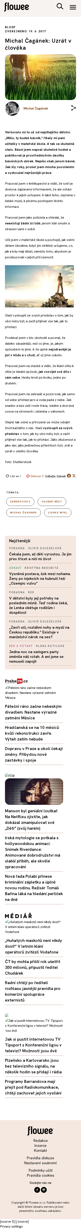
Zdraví (15, 568)
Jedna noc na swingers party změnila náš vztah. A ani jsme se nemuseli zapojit (36, 656)
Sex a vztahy (21, 646)
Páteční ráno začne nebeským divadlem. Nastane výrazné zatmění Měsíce (33, 712)
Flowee (19, 7)
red (31, 592)
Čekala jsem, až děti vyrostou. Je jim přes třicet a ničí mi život (40, 556)
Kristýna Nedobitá (42, 568)
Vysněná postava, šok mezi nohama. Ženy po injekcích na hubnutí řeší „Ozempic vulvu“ (40, 578)
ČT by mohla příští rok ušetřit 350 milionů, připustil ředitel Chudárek (32, 967)
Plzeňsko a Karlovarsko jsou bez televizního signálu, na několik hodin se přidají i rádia (33, 1066)
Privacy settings (11, 1226)
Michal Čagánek (23, 512)
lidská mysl (58, 512)
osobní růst (52, 501)
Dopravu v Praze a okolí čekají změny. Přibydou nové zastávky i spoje (34, 754)
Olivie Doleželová (45, 548)
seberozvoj (20, 501)
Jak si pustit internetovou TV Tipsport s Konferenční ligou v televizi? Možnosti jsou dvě (33, 1044)
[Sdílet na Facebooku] (69, 476)
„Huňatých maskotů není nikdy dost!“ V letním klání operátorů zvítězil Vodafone (33, 946)
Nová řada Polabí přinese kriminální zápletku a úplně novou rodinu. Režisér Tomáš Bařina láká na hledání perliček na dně (34, 888)
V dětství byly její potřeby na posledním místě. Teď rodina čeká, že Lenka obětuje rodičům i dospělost (38, 605)
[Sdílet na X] (74, 476)
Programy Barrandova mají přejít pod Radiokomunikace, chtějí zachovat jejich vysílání (33, 1087)
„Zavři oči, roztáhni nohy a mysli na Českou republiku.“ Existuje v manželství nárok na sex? (39, 632)
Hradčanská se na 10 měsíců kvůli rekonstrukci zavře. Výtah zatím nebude (32, 733)
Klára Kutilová (50, 646)
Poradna (17, 548)
